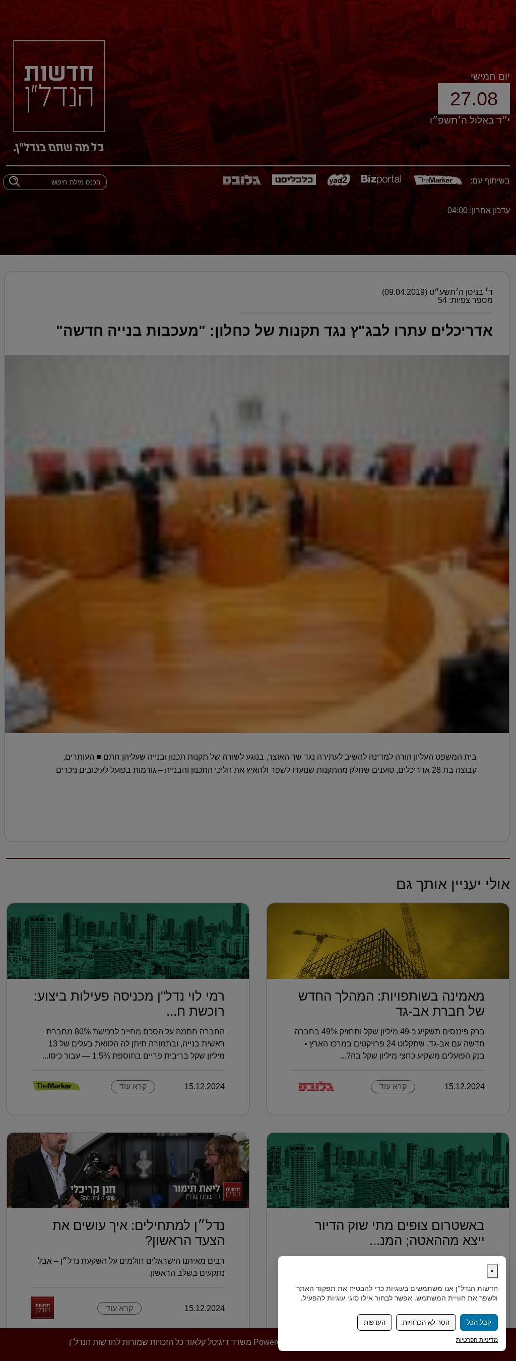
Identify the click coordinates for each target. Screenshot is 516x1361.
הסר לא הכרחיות (426, 1322)
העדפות (374, 1322)
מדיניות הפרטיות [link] (477, 1339)
